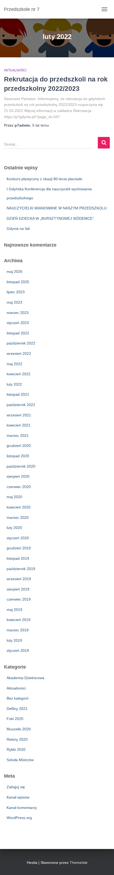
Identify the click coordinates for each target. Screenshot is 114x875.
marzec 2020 (18, 517)
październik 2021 (21, 405)
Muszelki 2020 (19, 729)
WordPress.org (19, 818)
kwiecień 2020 (18, 507)
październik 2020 (21, 466)
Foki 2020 (15, 719)
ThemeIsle (78, 862)
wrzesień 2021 (19, 415)
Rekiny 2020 (17, 739)
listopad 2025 (18, 282)
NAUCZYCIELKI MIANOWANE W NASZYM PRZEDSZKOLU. (57, 208)
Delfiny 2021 (17, 708)
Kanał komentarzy (22, 807)
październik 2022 (21, 343)
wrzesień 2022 (19, 353)
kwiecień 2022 (18, 374)
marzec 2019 (18, 630)
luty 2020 (14, 527)
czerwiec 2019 (19, 599)
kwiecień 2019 (18, 620)
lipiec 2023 (16, 292)
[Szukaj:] (51, 147)
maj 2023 (14, 302)
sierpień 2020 (18, 476)
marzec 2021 (18, 435)
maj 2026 (14, 271)
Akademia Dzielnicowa (25, 678)
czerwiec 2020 (19, 487)
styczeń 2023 (18, 323)
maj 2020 (14, 497)
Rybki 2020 (16, 749)
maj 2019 (14, 609)
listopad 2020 (18, 456)
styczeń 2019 (18, 650)
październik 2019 (21, 569)
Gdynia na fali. (19, 228)
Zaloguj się (16, 787)
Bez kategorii (17, 698)
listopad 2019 (18, 558)
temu (40, 125)
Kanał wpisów (18, 797)
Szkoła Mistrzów (20, 760)
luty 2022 (14, 384)
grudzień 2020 (19, 445)
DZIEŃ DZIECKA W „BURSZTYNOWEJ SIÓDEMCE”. (51, 218)
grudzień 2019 (19, 548)
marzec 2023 (18, 313)
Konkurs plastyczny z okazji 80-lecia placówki (44, 179)
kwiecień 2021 (18, 425)
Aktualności (15, 70)
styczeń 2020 (18, 538)
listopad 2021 (18, 394)
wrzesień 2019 (19, 579)
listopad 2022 (18, 333)
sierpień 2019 (18, 589)
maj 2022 (14, 364)
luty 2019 (14, 640)
